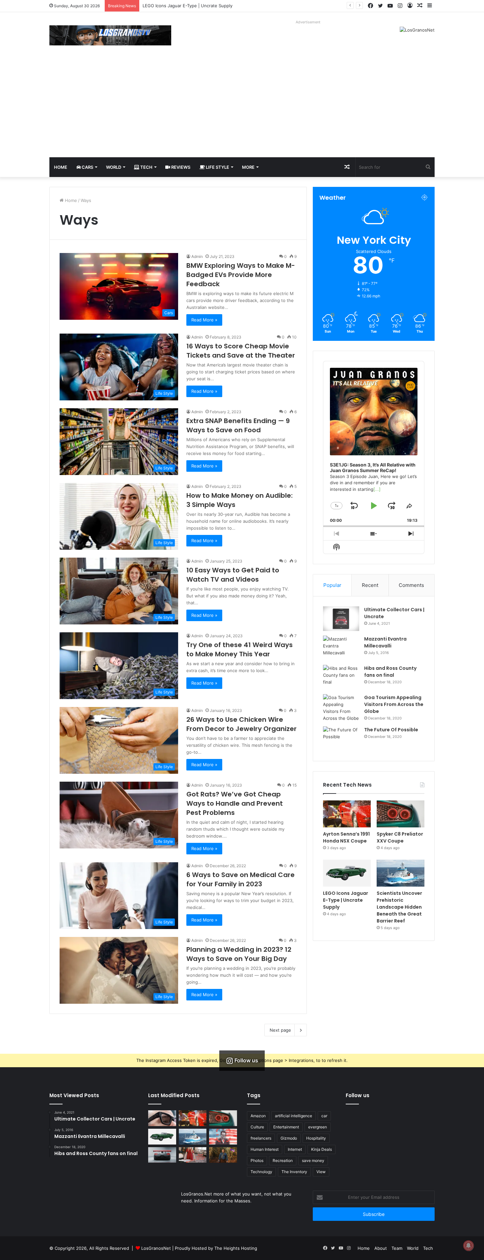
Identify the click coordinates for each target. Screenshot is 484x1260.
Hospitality (316, 1138)
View (321, 1171)
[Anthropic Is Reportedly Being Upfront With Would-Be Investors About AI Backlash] (223, 1137)
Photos (257, 1160)
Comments (411, 585)
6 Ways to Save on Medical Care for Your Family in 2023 (240, 879)
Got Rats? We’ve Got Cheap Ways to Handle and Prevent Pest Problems (234, 803)
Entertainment (286, 1126)
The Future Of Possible (391, 729)
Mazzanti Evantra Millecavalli (385, 642)
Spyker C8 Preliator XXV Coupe (400, 837)
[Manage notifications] (468, 1245)
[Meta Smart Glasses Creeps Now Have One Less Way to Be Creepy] (162, 1118)
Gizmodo (289, 1138)
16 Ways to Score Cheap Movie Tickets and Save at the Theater (240, 350)
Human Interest (265, 1149)
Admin (197, 256)
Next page (280, 1030)
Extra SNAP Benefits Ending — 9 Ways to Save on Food (238, 425)
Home (60, 167)
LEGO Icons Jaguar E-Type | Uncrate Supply (345, 900)
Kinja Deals (321, 1149)
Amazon (258, 1115)
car (324, 1115)
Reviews (180, 167)
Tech (145, 167)
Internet (295, 1149)
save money (313, 1160)
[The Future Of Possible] (341, 738)
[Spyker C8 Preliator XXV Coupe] (400, 813)
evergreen (317, 1126)
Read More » (204, 319)
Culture (257, 1126)
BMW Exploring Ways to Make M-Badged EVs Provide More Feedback (240, 275)
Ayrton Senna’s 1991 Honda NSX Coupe (346, 837)
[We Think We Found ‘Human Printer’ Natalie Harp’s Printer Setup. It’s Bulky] (193, 1155)
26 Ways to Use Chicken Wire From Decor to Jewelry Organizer (241, 724)
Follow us (357, 1095)
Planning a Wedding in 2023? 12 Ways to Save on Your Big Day (238, 954)
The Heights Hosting (235, 1248)
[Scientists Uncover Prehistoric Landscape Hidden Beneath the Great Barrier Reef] (400, 873)
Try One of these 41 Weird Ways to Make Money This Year (239, 649)
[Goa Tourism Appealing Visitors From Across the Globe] (341, 708)
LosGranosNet (156, 1248)
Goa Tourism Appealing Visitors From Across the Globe (393, 704)
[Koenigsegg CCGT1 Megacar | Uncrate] (162, 1155)
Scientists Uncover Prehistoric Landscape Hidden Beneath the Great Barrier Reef (399, 907)
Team (396, 1248)
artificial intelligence (293, 1115)
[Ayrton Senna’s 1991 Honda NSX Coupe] (347, 813)
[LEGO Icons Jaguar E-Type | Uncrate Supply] (347, 873)
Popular (332, 585)
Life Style (217, 167)
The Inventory (294, 1171)
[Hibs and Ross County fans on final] (341, 677)
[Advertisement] (242, 108)
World (113, 167)
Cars (87, 167)
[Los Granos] (110, 35)
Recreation (283, 1160)
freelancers (261, 1138)
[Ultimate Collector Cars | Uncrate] (341, 618)
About (380, 1248)
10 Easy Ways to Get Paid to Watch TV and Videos (232, 575)
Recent (370, 585)
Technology (261, 1171)
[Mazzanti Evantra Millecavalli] (341, 648)
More (248, 167)
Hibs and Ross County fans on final (390, 671)
